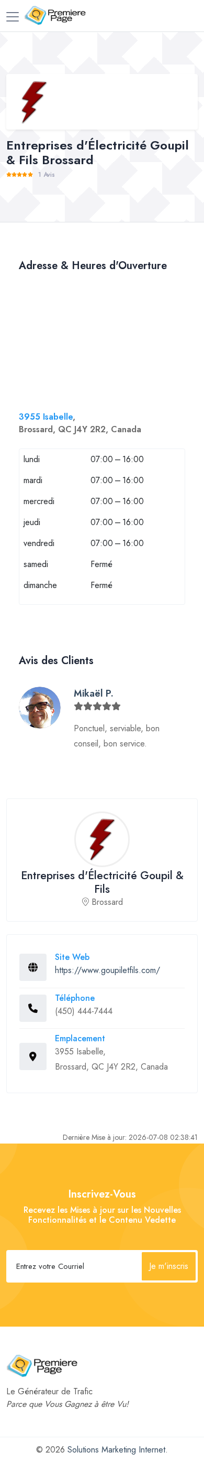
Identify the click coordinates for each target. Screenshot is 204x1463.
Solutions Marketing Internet (116, 1450)
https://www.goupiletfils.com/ (107, 970)
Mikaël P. (94, 693)
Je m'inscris (168, 1266)
